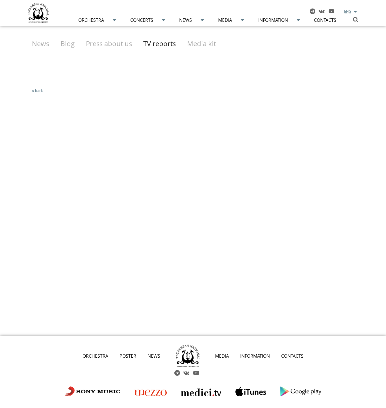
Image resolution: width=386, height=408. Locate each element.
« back (37, 90)
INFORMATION (255, 356)
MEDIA (222, 356)
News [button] (185, 20)
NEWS (154, 356)
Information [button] (273, 20)
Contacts (325, 20)
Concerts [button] (141, 20)
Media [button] (225, 20)
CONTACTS (292, 356)
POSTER (128, 356)
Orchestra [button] (91, 20)
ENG (347, 11)
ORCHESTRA (95, 356)
